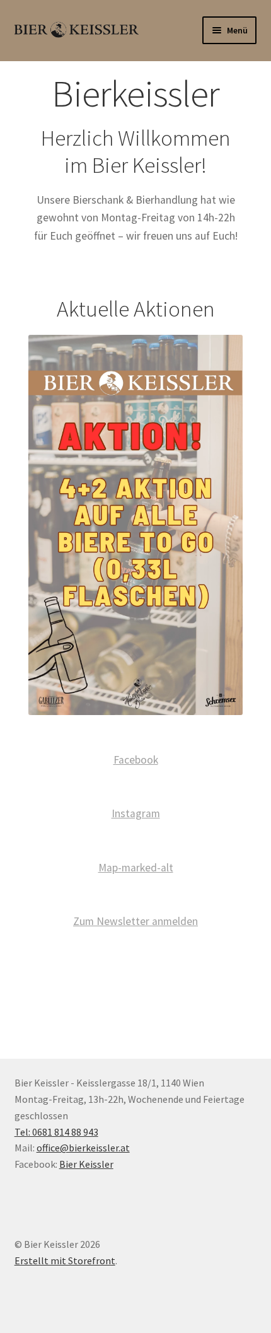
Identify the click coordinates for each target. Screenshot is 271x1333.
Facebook (135, 760)
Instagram (136, 813)
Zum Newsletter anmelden (135, 921)
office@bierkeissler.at (83, 1147)
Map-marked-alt (135, 868)
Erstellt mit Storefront (64, 1260)
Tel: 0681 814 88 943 (56, 1132)
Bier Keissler (86, 1164)
